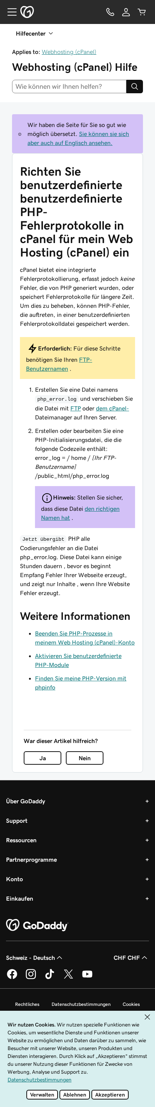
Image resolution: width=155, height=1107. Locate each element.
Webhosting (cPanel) (69, 52)
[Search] (134, 86)
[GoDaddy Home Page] (37, 925)
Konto (14, 879)
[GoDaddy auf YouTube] (87, 978)
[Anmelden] (126, 12)
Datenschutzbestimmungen (81, 1004)
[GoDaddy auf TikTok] (50, 978)
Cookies (131, 1004)
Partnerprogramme (31, 859)
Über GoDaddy (25, 801)
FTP (75, 408)
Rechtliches (27, 1004)
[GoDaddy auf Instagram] (31, 978)
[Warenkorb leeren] (142, 12)
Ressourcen (21, 840)
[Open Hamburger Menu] (9, 12)
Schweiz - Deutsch (30, 958)
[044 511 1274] (110, 12)
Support (16, 821)
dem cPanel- (112, 408)
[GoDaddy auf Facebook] (12, 978)
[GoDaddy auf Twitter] (68, 978)
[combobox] (69, 86)
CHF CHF (127, 958)
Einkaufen (19, 898)
